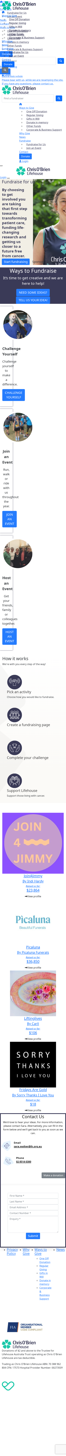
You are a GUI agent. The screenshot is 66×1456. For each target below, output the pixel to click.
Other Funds (16, 34)
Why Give (7, 41)
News (5, 45)
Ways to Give (9, 15)
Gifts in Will (15, 26)
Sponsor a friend (44, 262)
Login (7, 74)
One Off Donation (19, 19)
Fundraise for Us (18, 52)
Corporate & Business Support (27, 37)
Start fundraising (16, 262)
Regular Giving (17, 23)
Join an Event (16, 56)
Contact (6, 59)
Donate (8, 64)
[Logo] (19, 5)
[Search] (59, 98)
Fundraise (7, 48)
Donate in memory (20, 30)
